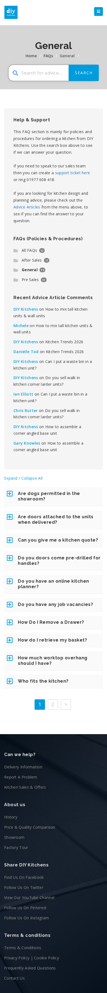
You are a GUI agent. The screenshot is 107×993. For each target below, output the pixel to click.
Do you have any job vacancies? (55, 604)
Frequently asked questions (30, 968)
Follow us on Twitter (23, 887)
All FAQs (29, 250)
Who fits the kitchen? (43, 681)
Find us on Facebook (24, 877)
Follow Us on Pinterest (25, 907)
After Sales (32, 260)
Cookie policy (46, 957)
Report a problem (20, 777)
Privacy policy (16, 957)
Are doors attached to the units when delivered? (56, 519)
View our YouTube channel (29, 897)
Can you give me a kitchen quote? (58, 540)
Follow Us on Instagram (26, 917)
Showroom (14, 837)
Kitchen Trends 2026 (64, 341)
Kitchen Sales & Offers (25, 787)
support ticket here (72, 172)
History (10, 817)
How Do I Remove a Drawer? (51, 622)
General (30, 269)
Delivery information (23, 766)
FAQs (48, 55)
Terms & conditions (22, 947)
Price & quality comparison (29, 827)
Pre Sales (30, 279)
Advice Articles (26, 207)
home (31, 55)
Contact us (14, 978)
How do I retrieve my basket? (52, 640)
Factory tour (16, 847)
